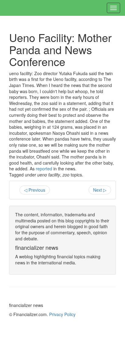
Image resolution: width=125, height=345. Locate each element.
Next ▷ (99, 190)
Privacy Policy (62, 314)
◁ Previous (34, 190)
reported (44, 169)
